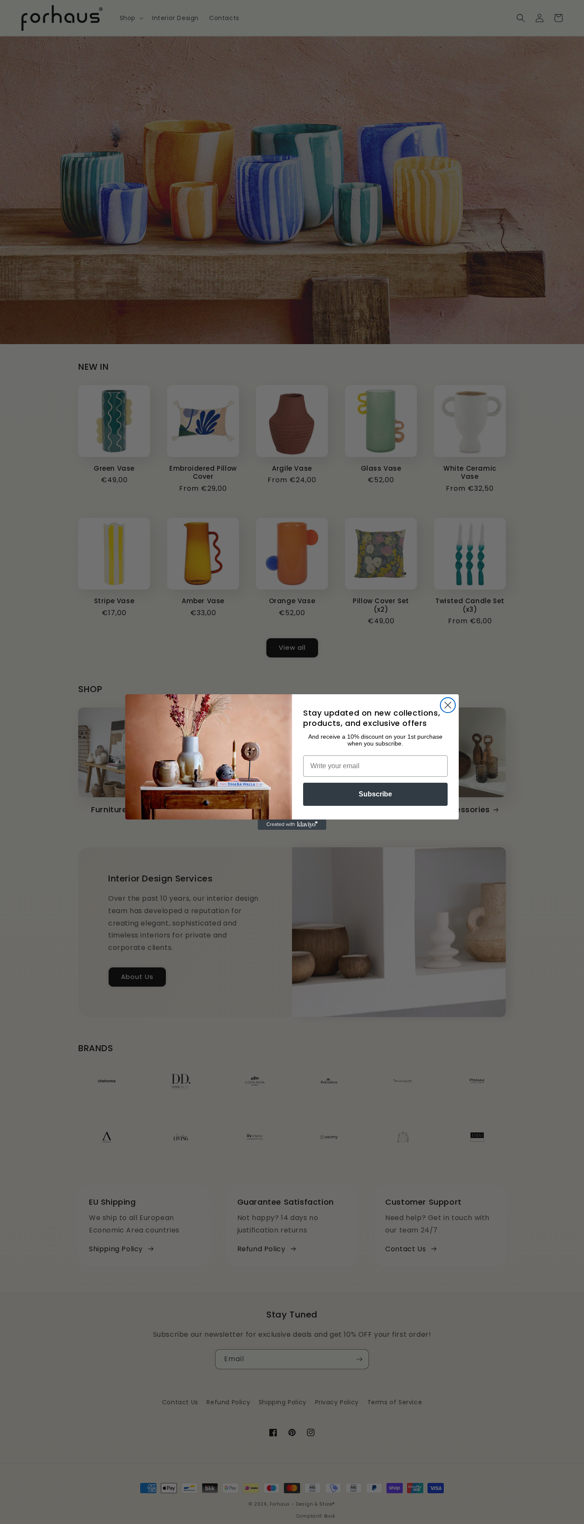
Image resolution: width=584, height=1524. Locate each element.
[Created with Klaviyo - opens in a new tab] (292, 824)
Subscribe (375, 794)
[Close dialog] (447, 705)
